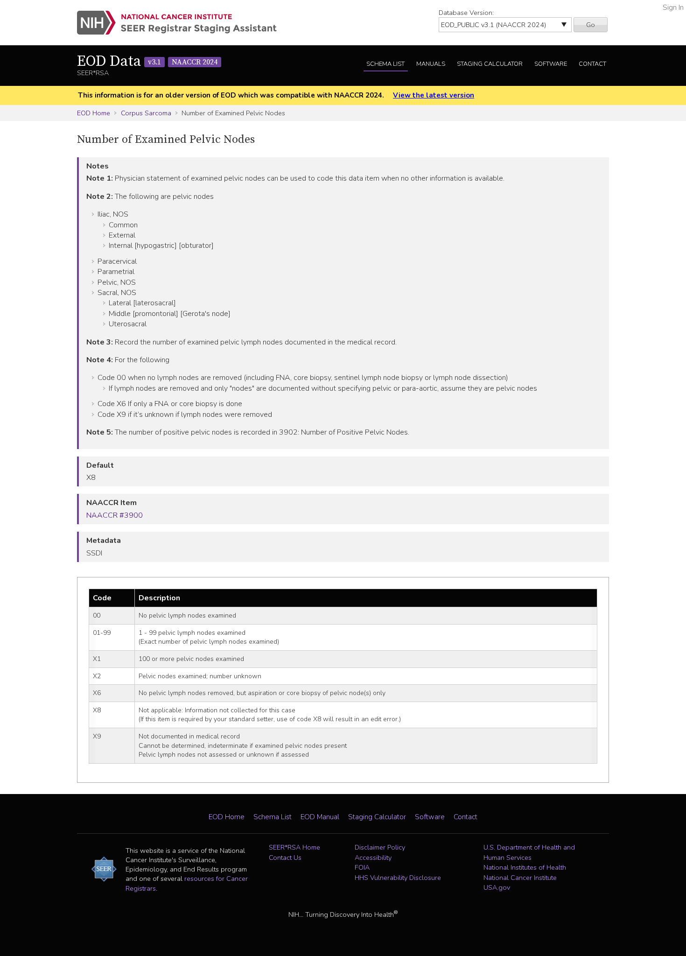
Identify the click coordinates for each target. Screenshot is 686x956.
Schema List (385, 64)
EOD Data (147, 61)
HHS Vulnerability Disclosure (398, 877)
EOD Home (93, 113)
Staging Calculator (490, 64)
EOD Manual (320, 817)
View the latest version (433, 95)
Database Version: (466, 12)
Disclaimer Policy (380, 847)
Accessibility (373, 857)
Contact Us (285, 857)
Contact (592, 64)
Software (550, 64)
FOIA (362, 867)
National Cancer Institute (520, 877)
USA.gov (496, 887)
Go (590, 24)
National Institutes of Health (524, 867)
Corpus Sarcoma (146, 113)
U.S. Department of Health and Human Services (529, 852)
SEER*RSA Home (294, 847)
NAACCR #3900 (114, 515)
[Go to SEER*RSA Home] (182, 22)
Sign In (673, 7)
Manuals (430, 64)
